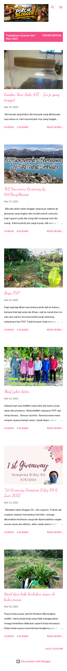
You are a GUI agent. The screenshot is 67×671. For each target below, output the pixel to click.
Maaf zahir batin (16, 391)
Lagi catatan (54, 648)
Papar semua (51, 35)
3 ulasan (22, 428)
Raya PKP (12, 292)
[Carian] (53, 6)
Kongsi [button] (9, 127)
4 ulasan (22, 231)
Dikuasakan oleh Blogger (35, 661)
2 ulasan (22, 127)
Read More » (55, 127)
